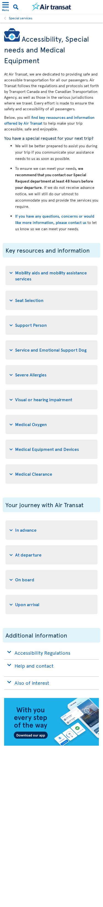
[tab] (51, 275)
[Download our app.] (51, 744)
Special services (20, 18)
